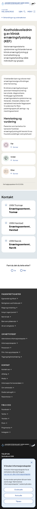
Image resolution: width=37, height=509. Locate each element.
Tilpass (18, 501)
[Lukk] (31, 462)
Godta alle (18, 489)
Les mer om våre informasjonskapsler (17, 474)
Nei (24, 270)
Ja (15, 270)
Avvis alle (18, 495)
